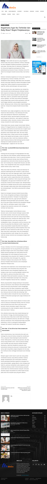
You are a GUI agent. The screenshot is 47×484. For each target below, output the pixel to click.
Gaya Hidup (7, 25)
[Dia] (1, 33)
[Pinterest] (15, 37)
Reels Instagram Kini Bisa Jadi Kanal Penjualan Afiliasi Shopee (41, 46)
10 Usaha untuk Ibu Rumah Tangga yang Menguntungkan (20, 452)
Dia (4, 33)
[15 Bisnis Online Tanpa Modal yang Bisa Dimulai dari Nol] (34, 51)
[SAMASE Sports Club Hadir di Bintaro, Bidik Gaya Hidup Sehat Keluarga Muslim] (34, 32)
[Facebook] (38, 1)
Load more (39, 56)
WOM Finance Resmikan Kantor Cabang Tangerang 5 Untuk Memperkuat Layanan (24, 389)
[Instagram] (40, 1)
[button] (44, 17)
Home (2, 23)
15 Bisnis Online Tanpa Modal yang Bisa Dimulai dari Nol (41, 51)
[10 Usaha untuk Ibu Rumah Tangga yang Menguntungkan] (5, 455)
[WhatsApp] (18, 37)
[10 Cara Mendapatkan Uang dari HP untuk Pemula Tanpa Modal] (5, 448)
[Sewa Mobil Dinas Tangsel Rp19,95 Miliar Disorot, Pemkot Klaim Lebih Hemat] (34, 39)
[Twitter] (43, 1)
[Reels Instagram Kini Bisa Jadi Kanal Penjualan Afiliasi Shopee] (34, 46)
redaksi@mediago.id (25, 475)
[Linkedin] (42, 1)
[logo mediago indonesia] (9, 6)
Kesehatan (5, 23)
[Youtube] (45, 1)
